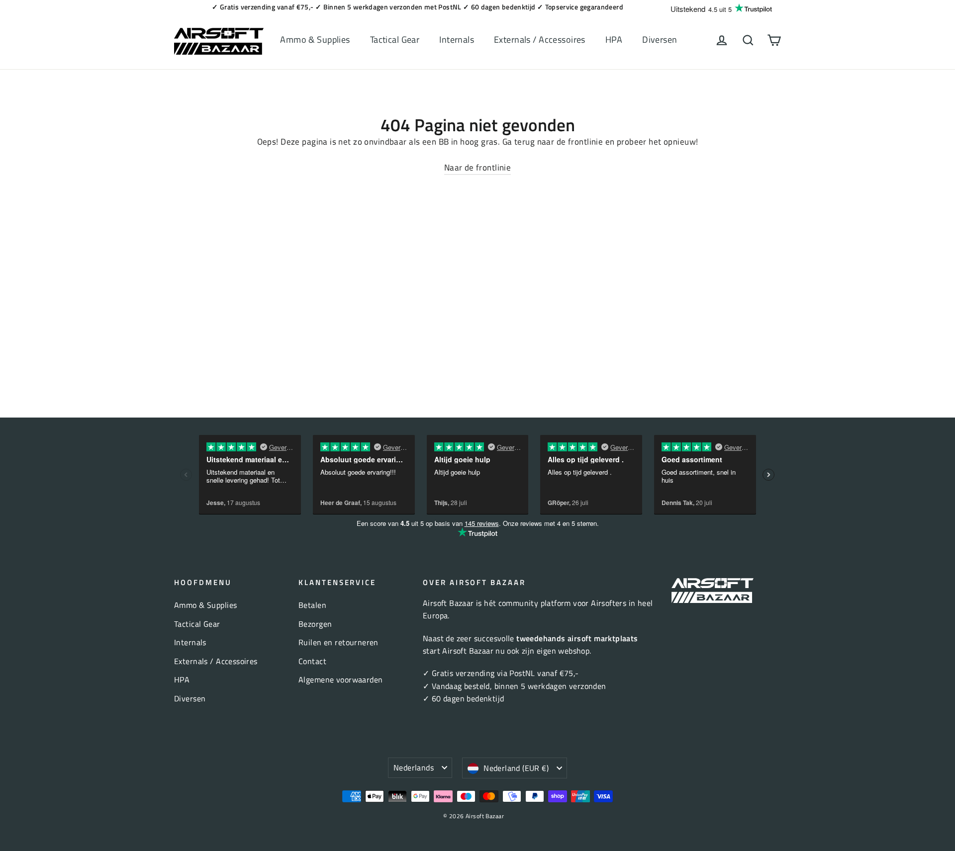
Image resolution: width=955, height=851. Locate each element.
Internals (456, 39)
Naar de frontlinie (477, 167)
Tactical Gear (395, 39)
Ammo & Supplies (315, 39)
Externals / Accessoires (539, 39)
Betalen (312, 605)
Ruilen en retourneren (338, 642)
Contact (312, 661)
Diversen (659, 39)
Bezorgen (315, 624)
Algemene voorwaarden (340, 679)
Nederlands (413, 767)
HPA (613, 39)
